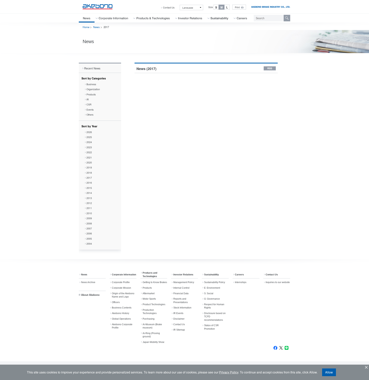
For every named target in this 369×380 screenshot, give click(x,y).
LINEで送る (286, 348)
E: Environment (212, 288)
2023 (89, 147)
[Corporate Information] (113, 17)
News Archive (88, 282)
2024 (89, 142)
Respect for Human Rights (214, 306)
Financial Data (181, 293)
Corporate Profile (121, 282)
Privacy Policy (228, 372)
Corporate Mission (121, 288)
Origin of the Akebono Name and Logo (123, 295)
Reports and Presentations (180, 300)
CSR (88, 104)
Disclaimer (178, 319)
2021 (89, 157)
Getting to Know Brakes (155, 282)
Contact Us (169, 7)
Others (89, 114)
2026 (89, 132)
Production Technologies (150, 311)
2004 (89, 243)
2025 (89, 137)
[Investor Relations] (190, 17)
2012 (89, 203)
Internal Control (181, 288)
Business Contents (121, 308)
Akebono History (120, 313)
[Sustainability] (219, 17)
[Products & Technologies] (153, 17)
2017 (89, 177)
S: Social (208, 293)
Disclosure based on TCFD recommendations (215, 316)
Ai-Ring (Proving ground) (151, 335)
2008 (89, 223)
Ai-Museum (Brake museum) (152, 326)
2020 (89, 162)
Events (90, 109)
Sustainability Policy (214, 282)
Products (91, 94)
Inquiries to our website (278, 282)
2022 (89, 152)
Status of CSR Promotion (211, 327)
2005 (89, 238)
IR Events (178, 313)
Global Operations (121, 319)
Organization (93, 89)
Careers (239, 274)
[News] (87, 17)
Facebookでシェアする (275, 348)
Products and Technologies (150, 275)
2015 (89, 187)
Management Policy (183, 282)
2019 (89, 167)
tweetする (281, 348)
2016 (89, 182)
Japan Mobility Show (153, 342)
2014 (89, 192)
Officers (116, 302)
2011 (89, 208)
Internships (240, 282)
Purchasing (149, 319)
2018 (89, 172)
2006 (89, 233)
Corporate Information (124, 274)
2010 (89, 213)
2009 (89, 218)
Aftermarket (149, 293)
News (96, 27)
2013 (89, 198)
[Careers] (242, 17)
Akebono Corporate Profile (122, 326)
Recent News (92, 68)
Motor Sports (149, 299)
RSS (269, 68)
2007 (89, 228)
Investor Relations (183, 274)
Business (91, 84)
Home (86, 27)
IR (87, 99)
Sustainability (211, 274)
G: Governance (212, 299)
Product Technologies (154, 304)
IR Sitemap (179, 330)
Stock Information (182, 308)
